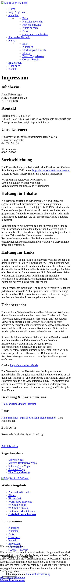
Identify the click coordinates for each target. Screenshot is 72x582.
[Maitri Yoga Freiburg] (14, 2)
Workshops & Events (20, 501)
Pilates (12, 495)
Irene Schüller (47, 417)
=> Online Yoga (17, 504)
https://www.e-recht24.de (24, 365)
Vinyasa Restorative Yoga (22, 462)
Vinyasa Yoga (16, 459)
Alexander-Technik (19, 492)
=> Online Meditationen (21, 511)
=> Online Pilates (18, 507)
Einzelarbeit (14, 498)
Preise (11, 534)
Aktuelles (13, 527)
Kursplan (13, 530)
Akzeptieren (6, 577)
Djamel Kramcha (29, 417)
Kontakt (12, 540)
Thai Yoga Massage (19, 472)
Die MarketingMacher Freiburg (18, 403)
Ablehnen (19, 577)
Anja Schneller (9, 417)
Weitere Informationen (12, 580)
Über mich (14, 537)
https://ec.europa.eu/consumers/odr (51, 170)
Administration (9, 446)
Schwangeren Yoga (19, 466)
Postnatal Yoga (16, 469)
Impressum (14, 543)
